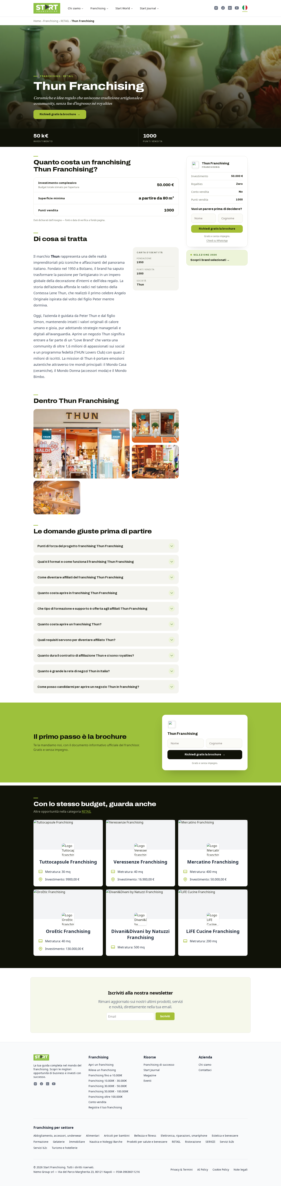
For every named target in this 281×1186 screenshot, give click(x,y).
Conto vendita (97, 1102)
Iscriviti (165, 1016)
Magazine (150, 1075)
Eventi (147, 1080)
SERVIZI (210, 1141)
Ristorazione (193, 1141)
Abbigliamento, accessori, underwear (57, 1135)
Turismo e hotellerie (64, 1148)
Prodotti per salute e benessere (147, 1141)
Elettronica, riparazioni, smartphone (184, 1135)
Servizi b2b (227, 1141)
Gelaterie (59, 1141)
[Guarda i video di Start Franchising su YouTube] (237, 8)
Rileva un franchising (102, 1070)
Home (37, 21)
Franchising (98, 8)
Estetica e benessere (225, 1135)
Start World (122, 8)
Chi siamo (74, 8)
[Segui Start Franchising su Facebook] (223, 8)
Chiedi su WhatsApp (217, 240)
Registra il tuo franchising (105, 1107)
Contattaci (205, 1070)
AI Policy (202, 1169)
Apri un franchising (101, 1064)
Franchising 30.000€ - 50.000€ (108, 1086)
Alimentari (92, 1135)
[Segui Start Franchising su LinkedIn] (230, 8)
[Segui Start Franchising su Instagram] (216, 8)
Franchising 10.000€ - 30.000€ (108, 1080)
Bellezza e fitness (145, 1135)
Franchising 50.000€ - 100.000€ (108, 1091)
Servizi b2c (40, 1148)
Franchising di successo (159, 1064)
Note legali (241, 1169)
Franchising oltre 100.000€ (106, 1096)
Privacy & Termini (182, 1169)
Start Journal (148, 8)
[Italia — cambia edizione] (245, 8)
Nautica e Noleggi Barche (105, 1141)
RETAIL (65, 21)
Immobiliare (77, 1141)
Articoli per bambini (117, 1135)
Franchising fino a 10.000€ (105, 1075)
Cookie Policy (221, 1169)
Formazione (40, 1141)
